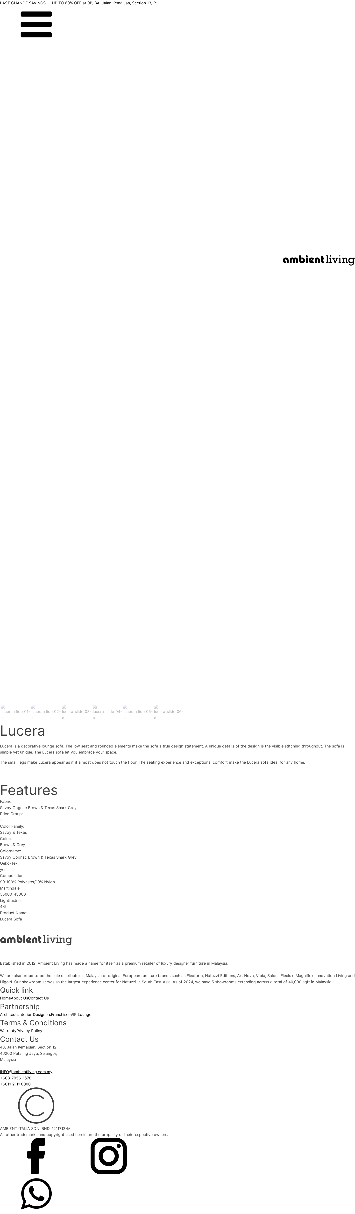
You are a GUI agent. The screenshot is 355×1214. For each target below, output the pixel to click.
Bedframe (13, 450)
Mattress (13, 444)
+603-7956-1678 (15, 1078)
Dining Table (16, 393)
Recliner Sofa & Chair (24, 325)
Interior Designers (35, 1014)
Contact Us (38, 998)
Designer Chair (18, 331)
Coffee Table (16, 318)
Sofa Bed (13, 312)
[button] (15, 713)
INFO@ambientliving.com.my (26, 1071)
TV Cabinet (15, 337)
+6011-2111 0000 (15, 1084)
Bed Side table (18, 456)
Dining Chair (16, 387)
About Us (19, 998)
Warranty (8, 1030)
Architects (9, 1014)
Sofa (9, 306)
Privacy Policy (29, 1030)
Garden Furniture (20, 507)
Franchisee (61, 1014)
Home (5, 998)
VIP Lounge (81, 1014)
